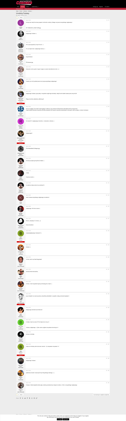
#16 (108, 206)
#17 (108, 218)
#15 (108, 195)
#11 (108, 146)
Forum (22, 6)
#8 (108, 106)
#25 (108, 319)
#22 (108, 281)
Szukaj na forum (27, 8)
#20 (108, 257)
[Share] (107, 20)
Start (18, 6)
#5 (108, 66)
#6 (108, 79)
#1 (108, 20)
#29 (108, 370)
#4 (108, 54)
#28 (108, 358)
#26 (108, 331)
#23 (108, 293)
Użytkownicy (34, 6)
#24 (108, 307)
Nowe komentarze (19, 8)
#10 (108, 131)
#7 (108, 91)
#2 (108, 31)
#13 (108, 170)
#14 (108, 182)
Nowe (27, 6)
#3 (108, 42)
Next (21, 17)
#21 (108, 269)
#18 (108, 230)
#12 (108, 158)
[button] (30, 6)
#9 (108, 118)
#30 (108, 382)
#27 (108, 344)
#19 (108, 244)
